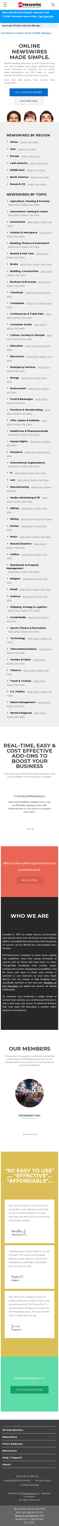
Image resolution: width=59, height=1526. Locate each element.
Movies (14, 526)
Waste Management (23, 702)
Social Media (18, 617)
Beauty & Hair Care (22, 253)
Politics (14, 554)
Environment (18, 388)
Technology (17, 638)
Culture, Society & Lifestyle (27, 335)
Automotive (17, 221)
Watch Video (30, 880)
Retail (13, 589)
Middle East (17, 170)
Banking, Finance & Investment (29, 243)
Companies (17, 303)
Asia (12, 149)
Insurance (16, 452)
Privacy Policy (43, 1480)
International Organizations (27, 462)
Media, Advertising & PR (25, 497)
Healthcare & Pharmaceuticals (29, 431)
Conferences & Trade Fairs (27, 313)
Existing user (28, 101)
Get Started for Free (28, 92)
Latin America (19, 163)
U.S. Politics (17, 691)
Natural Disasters (21, 543)
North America (19, 177)
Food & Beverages (21, 399)
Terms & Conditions (27, 1476)
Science (15, 596)
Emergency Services (23, 367)
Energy (14, 377)
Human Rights (19, 441)
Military (14, 508)
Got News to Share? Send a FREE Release (26, 33)
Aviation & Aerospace (23, 232)
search (23, 142)
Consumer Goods (21, 324)
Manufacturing (19, 486)
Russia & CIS (17, 184)
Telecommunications (23, 648)
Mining (14, 518)
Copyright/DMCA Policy (16, 1480)
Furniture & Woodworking (26, 409)
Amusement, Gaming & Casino (29, 211)
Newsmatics (30, 1493)
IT (11, 472)
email (35, 142)
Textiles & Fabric (20, 659)
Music (13, 536)
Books (14, 264)
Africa (14, 142)
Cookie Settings (29, 1485)
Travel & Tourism (20, 680)
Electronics (17, 356)
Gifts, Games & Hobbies (24, 420)
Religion (15, 578)
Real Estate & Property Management (23, 567)
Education (16, 345)
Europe (14, 156)
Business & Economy (23, 281)
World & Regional (21, 712)
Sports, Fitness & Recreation (28, 628)
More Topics (14, 205)
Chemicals (16, 292)
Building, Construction (24, 271)
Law (12, 479)
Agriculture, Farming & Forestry (29, 201)
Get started (45, 16)
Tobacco (15, 670)
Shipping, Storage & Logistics (28, 607)
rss (29, 142)
